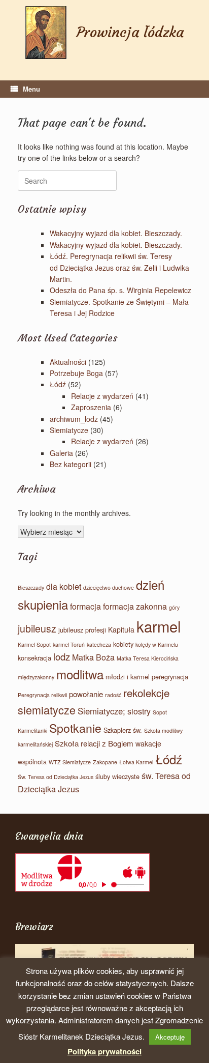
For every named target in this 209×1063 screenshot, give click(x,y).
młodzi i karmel (128, 676)
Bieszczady (31, 587)
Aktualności (68, 362)
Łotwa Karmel (136, 762)
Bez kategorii (70, 464)
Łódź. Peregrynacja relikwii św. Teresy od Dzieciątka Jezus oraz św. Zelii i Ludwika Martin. (119, 267)
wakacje (148, 743)
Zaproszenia (91, 407)
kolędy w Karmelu (156, 644)
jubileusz (37, 628)
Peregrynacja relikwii (42, 695)
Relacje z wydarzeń (102, 396)
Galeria (61, 453)
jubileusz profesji (82, 630)
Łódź (58, 384)
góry (174, 607)
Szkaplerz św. (122, 730)
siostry (139, 711)
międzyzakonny (36, 677)
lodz (61, 656)
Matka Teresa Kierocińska (148, 658)
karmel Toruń (69, 644)
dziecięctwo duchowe (108, 587)
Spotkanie (75, 727)
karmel (158, 626)
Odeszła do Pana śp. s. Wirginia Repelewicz (120, 290)
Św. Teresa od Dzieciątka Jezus (55, 777)
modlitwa (79, 674)
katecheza (99, 644)
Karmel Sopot (34, 644)
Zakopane (105, 762)
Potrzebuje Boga (76, 373)
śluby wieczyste (117, 776)
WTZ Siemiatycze (70, 762)
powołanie (86, 693)
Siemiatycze (69, 430)
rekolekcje (146, 692)
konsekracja (34, 658)
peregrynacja (170, 676)
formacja (85, 606)
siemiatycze (47, 709)
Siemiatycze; (101, 711)
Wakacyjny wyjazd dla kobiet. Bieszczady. (116, 233)
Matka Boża (93, 657)
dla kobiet (63, 586)
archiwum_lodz (74, 419)
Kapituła (121, 629)
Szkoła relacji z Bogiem (94, 743)
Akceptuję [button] (170, 1037)
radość (113, 695)
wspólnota (32, 761)
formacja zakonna (135, 606)
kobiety (123, 644)
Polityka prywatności (104, 1051)
